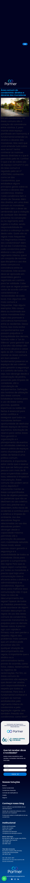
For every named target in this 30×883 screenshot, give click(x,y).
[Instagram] (15, 879)
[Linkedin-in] (18, 879)
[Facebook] (12, 879)
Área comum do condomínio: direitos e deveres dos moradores (13, 93)
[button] (25, 44)
